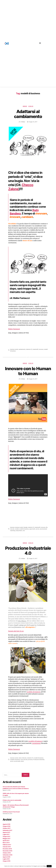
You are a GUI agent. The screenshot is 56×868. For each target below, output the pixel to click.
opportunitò (32, 529)
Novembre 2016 (7, 851)
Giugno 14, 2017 (33, 379)
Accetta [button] (49, 866)
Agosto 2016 (6, 857)
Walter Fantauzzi (14, 329)
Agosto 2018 (6, 824)
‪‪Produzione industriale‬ (38, 759)
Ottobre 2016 (7, 853)
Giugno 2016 (6, 861)
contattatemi (36, 743)
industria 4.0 (29, 349)
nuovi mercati (24, 759)
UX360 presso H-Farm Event (11, 812)
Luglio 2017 (6, 834)
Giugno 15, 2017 (33, 121)
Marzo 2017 (6, 842)
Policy (44, 866)
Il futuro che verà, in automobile (12, 800)
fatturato (24, 758)
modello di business (33, 692)
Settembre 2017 (7, 830)
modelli (17, 529)
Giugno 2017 (6, 836)
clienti (20, 758)
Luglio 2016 (6, 859)
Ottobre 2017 (7, 828)
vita (24, 530)
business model (14, 349)
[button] (40, 43)
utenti (22, 761)
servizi (37, 529)
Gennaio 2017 (7, 846)
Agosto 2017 (6, 832)
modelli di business (24, 529)
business (12, 527)
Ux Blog (30, 106)
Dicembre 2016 (7, 848)
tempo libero (19, 530)
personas (30, 759)
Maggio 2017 (6, 838)
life (46, 527)
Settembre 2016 (7, 855)
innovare (41, 349)
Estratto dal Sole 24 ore (16, 631)
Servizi (25, 106)
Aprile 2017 (6, 840)
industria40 (35, 349)
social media (17, 761)
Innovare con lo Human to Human (28, 371)
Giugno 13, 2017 (33, 558)
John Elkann (22, 621)
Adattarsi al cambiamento (28, 114)
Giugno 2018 (6, 826)
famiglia (25, 527)
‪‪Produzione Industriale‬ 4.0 (28, 550)
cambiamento (22, 349)
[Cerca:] (11, 775)
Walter (23, 121)
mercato (12, 529)
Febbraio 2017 (7, 844)
